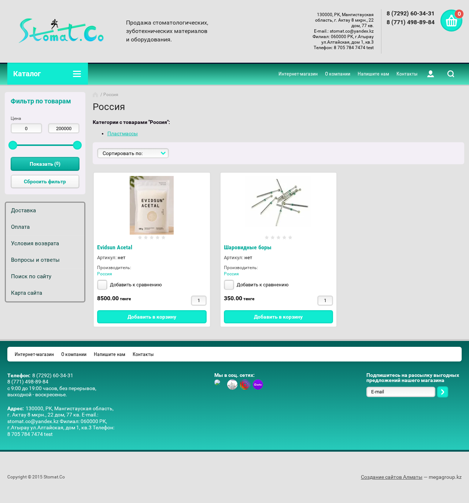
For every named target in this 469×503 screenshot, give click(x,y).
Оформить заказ (451, 21)
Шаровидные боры (248, 247)
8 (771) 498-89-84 (411, 22)
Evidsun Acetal (114, 247)
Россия (104, 273)
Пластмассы (122, 133)
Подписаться (442, 391)
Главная (96, 94)
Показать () (45, 164)
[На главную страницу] (61, 31)
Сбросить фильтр (45, 181)
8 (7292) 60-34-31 (411, 13)
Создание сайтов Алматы (391, 477)
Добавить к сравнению (135, 284)
